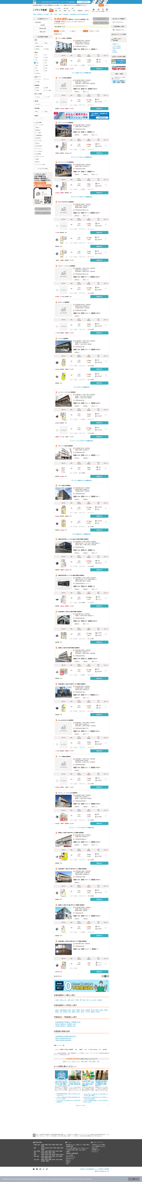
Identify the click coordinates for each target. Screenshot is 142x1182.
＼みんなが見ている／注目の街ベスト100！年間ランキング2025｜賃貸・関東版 (61, 1082)
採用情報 (107, 1169)
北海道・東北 (37, 1144)
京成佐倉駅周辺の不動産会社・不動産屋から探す (68, 1022)
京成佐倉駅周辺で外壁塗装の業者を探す (65, 1036)
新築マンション (67, 1061)
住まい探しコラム (70, 1158)
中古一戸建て (92, 1061)
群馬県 (42, 1149)
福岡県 (42, 1159)
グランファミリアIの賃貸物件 (65, 122)
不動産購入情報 (69, 1146)
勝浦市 (73, 1011)
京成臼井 (100, 1000)
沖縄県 (47, 1161)
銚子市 (69, 1010)
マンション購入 (69, 1148)
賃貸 (67, 1144)
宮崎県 (60, 1159)
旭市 (61, 1011)
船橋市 (78, 1010)
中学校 (77, 1000)
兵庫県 (46, 1154)
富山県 (53, 1151)
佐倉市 (57, 1010)
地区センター (63, 1000)
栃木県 (61, 1147)
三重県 (53, 1152)
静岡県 (49, 1152)
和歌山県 (61, 1154)
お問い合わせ (95, 1148)
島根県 (53, 1156)
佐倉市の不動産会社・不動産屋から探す (65, 1024)
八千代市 (87, 1011)
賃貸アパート (79, 1144)
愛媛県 (46, 1157)
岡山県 (46, 1156)
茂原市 (101, 1010)
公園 (69, 1000)
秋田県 (57, 1144)
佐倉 (84, 1000)
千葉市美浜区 (63, 1010)
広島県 (42, 1156)
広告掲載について (96, 1149)
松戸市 (92, 1010)
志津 (87, 1000)
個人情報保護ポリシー (92, 1169)
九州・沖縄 (36, 1159)
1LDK (114, 50)
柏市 (70, 1011)
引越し (67, 1163)
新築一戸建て (84, 1061)
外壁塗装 (68, 1162)
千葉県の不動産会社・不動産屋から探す (65, 1026)
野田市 (97, 1010)
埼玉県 (50, 1147)
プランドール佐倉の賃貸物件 (65, 445)
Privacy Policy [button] (88, 1179)
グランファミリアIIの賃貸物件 (66, 162)
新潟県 (42, 1151)
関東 (35, 1147)
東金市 (57, 1011)
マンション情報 (69, 1155)
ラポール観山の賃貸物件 (64, 485)
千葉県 (54, 1147)
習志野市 (65, 1011)
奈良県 (57, 1154)
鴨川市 (98, 1011)
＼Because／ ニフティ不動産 (98, 1144)
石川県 (57, 1151)
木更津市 (87, 1010)
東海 (35, 1152)
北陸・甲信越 (37, 1151)
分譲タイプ (115, 44)
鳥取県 (49, 1156)
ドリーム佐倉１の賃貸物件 (65, 38)
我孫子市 (93, 1011)
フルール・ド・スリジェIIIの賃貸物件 (67, 792)
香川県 (42, 1157)
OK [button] (134, 1179)
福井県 (60, 1151)
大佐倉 (57, 1000)
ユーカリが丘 (93, 1000)
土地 (98, 1061)
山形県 (60, 1144)
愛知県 (42, 1152)
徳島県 (60, 1156)
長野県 (49, 1151)
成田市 (106, 1010)
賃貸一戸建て (86, 1144)
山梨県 (46, 1151)
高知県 (49, 1157)
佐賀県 (46, 1159)
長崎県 (49, 1159)
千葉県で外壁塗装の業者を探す (63, 1040)
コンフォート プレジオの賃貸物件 (67, 392)
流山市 (82, 1011)
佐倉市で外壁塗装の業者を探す (63, 1038)
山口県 (57, 1156)
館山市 (82, 1010)
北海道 (42, 1144)
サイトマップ (95, 1151)
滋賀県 (53, 1154)
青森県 (46, 1144)
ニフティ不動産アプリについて (99, 1146)
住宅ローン (68, 1160)
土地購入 (68, 1151)
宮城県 (53, 1144)
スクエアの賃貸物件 (63, 338)
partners (33, 1179)
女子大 (72, 1000)
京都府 (49, 1154)
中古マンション (76, 1061)
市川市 (74, 1010)
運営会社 (82, 1169)
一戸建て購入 (69, 1149)
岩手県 (49, 1144)
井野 (81, 1000)
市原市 (78, 1011)
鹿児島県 (43, 1161)
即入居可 (115, 52)
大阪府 (42, 1154)
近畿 (35, 1154)
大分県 (57, 1159)
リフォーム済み (117, 46)
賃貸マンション (72, 1144)
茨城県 (58, 1147)
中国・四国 (36, 1156)
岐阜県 (46, 1152)
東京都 (42, 1147)
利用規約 (101, 1169)
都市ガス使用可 (117, 48)
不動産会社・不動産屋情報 (72, 1153)
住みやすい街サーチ (70, 1156)
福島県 (42, 1146)
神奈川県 (47, 1147)
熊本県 (53, 1159)
